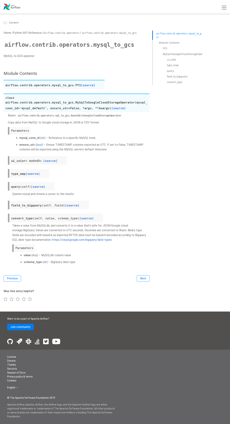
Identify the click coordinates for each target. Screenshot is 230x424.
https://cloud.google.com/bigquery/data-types (82, 239)
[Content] (6, 22)
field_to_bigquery (177, 76)
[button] (12, 387)
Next (143, 278)
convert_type (174, 82)
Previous (12, 278)
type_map (173, 65)
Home (7, 32)
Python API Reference (27, 32)
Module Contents (169, 42)
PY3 (165, 48)
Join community (20, 327)
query (170, 71)
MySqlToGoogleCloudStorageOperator (185, 54)
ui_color (171, 59)
